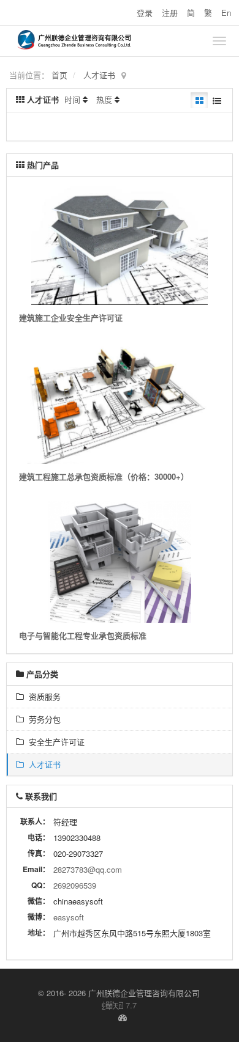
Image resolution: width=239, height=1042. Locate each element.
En (226, 12)
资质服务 (42, 696)
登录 (145, 12)
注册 (170, 12)
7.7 (119, 1005)
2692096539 (74, 885)
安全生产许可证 (54, 741)
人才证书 (99, 75)
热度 (104, 99)
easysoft (68, 917)
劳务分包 (42, 719)
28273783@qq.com (87, 869)
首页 (59, 75)
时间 (72, 99)
